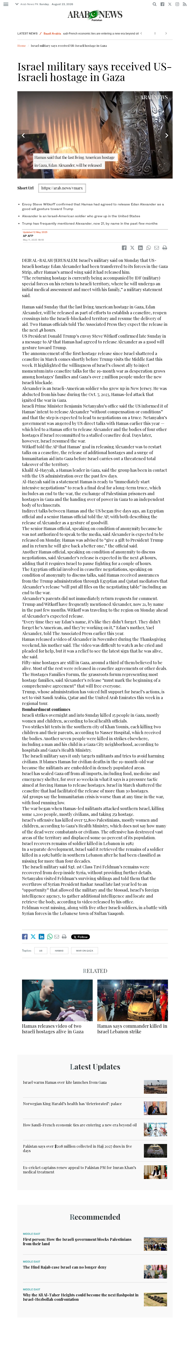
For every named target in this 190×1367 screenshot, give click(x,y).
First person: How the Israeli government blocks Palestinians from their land (77, 1241)
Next (167, 135)
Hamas (59, 950)
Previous (23, 135)
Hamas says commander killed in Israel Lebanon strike (132, 1028)
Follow (82, 937)
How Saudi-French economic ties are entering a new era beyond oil (108, 33)
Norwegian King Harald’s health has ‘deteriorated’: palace (72, 1103)
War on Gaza (84, 950)
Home (21, 45)
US (40, 950)
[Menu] (5, 4)
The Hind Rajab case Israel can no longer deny (65, 1267)
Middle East (31, 1233)
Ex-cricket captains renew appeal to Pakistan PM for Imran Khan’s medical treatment (79, 1169)
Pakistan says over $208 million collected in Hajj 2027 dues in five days (77, 1148)
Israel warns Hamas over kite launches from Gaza (65, 1082)
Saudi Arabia (52, 33)
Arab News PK (29, 4)
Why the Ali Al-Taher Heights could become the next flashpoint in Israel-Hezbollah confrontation (81, 1297)
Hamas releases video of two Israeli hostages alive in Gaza (53, 1028)
